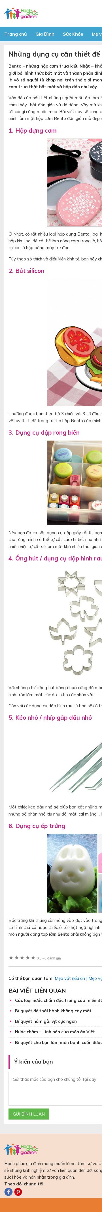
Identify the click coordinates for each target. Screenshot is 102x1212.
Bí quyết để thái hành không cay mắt (53, 1010)
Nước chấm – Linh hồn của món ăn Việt (55, 1031)
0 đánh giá (49, 958)
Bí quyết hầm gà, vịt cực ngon (46, 1021)
